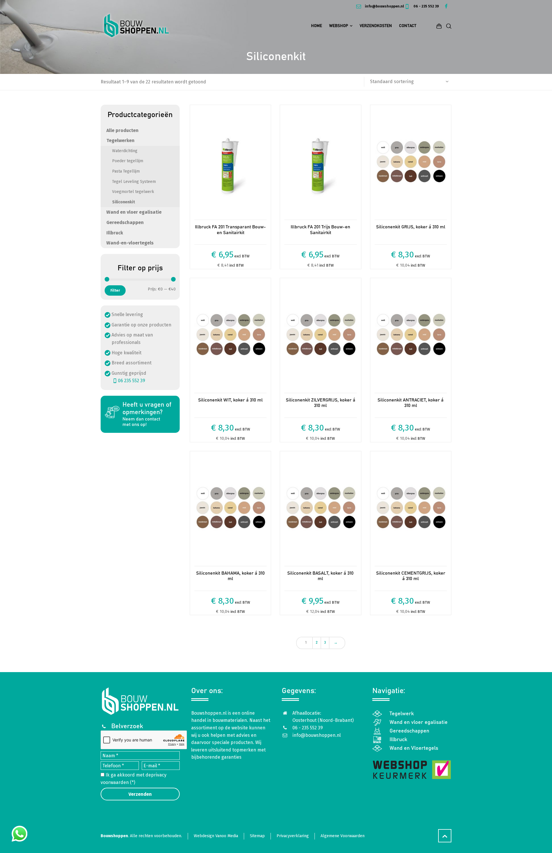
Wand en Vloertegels (414, 748)
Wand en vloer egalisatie (134, 212)
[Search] (447, 26)
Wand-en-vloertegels (130, 243)
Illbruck (114, 233)
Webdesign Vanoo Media (216, 835)
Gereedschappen (125, 222)
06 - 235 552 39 (426, 6)
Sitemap (257, 835)
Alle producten (122, 130)
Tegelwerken (120, 140)
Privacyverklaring (293, 835)
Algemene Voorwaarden (343, 835)
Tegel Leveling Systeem (134, 181)
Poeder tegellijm (127, 160)
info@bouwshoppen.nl (384, 6)
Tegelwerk (402, 713)
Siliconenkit (123, 202)
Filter (115, 290)
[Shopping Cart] (439, 26)
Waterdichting (124, 150)
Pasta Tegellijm (126, 171)
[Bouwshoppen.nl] (136, 26)
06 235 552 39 (131, 380)
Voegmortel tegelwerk (133, 191)
